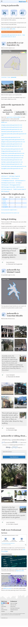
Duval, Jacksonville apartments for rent (10, 137)
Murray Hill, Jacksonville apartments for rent (12, 149)
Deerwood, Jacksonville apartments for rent (12, 131)
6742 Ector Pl (4, 176)
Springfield (5, 206)
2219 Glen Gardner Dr (6, 189)
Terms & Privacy (4, 609)
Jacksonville (13, 77)
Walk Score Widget (13, 603)
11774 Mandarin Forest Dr (7, 180)
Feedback (3, 611)
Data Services (12, 606)
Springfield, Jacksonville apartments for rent (12, 168)
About (2, 604)
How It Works (3, 606)
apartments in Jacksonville (13, 117)
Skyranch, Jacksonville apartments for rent (11, 164)
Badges (11, 611)
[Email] (6, 603)
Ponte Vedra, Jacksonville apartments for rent (12, 155)
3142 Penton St (15, 178)
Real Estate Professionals (15, 608)
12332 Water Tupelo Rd (14, 176)
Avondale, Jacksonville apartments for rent (11, 127)
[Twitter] (2, 603)
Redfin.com (4, 122)
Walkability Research (14, 609)
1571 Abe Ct (18, 182)
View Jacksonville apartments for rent (10, 35)
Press (2, 608)
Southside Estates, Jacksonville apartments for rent (13, 166)
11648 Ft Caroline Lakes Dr (19, 189)
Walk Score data (7, 588)
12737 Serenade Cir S (20, 180)
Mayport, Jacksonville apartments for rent (11, 146)
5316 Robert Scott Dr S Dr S (8, 182)
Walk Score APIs (20, 570)
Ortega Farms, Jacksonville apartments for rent (12, 153)
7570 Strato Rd (5, 185)
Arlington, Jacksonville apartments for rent (11, 125)
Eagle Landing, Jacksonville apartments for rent (12, 139)
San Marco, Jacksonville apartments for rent (12, 162)
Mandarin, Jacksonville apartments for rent (11, 144)
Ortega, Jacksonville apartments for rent (11, 151)
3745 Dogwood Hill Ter (14, 185)
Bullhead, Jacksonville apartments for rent (11, 129)
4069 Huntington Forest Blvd (8, 187)
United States (4, 77)
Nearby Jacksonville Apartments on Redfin (11, 31)
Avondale (5, 204)
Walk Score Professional (11, 530)
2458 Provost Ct (20, 187)
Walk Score (4, 601)
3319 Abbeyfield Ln (5, 178)
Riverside (3, 28)
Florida (8, 77)
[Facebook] (4, 603)
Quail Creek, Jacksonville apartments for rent (12, 157)
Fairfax (8, 28)
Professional (13, 601)
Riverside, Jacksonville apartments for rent (11, 159)
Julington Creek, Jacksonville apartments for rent (13, 141)
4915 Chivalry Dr (5, 191)
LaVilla (13, 28)
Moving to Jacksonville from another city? (10, 212)
